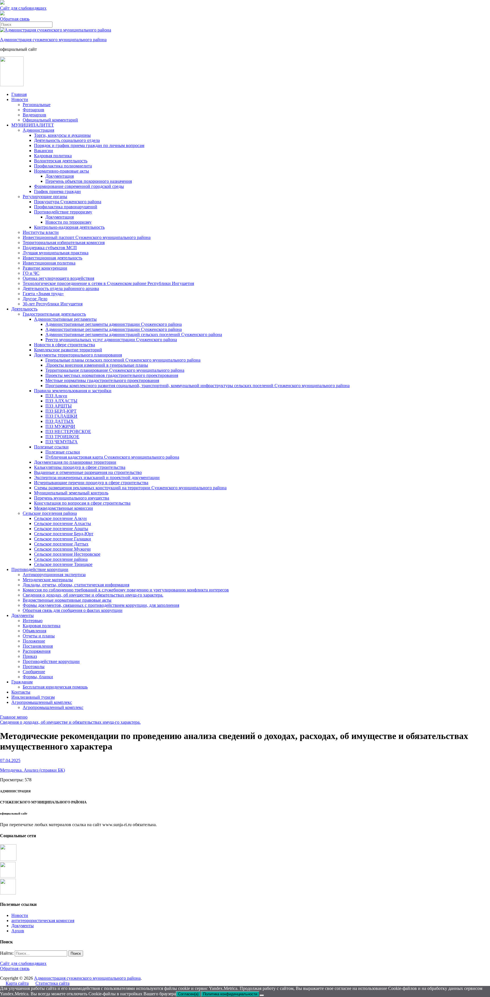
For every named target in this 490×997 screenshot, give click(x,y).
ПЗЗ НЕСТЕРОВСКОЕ (68, 431)
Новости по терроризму (68, 222)
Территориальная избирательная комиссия (64, 242)
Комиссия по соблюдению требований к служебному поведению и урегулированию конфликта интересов (126, 589)
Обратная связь (14, 18)
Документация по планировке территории (75, 462)
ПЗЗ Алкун (56, 395)
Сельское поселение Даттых (61, 543)
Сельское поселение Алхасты (62, 523)
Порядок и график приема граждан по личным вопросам (89, 145)
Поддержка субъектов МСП (50, 247)
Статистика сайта (52, 983)
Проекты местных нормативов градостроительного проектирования (111, 375)
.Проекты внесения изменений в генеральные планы (96, 365)
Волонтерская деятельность (60, 160)
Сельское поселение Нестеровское (67, 554)
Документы (22, 615)
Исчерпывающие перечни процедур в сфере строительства (91, 482)
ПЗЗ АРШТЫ (58, 406)
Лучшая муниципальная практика (55, 252)
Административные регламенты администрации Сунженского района (113, 324)
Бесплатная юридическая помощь (55, 687)
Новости (19, 99)
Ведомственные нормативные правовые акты (67, 600)
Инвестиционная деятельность (52, 257)
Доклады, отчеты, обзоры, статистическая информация (76, 584)
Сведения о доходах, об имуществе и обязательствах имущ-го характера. (93, 595)
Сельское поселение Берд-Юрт (63, 533)
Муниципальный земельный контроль (71, 492)
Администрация (38, 130)
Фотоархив (33, 109)
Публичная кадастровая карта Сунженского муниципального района (112, 457)
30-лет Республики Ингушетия (53, 303)
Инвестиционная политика (49, 263)
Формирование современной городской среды (79, 186)
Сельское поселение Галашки (62, 538)
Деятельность (24, 309)
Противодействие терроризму (63, 211)
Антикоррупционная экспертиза (54, 574)
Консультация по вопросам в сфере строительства (82, 503)
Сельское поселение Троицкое (63, 564)
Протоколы (34, 666)
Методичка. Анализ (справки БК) (32, 770)
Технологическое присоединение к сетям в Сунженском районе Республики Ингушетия (108, 283)
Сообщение (34, 671)
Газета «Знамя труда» (43, 293)
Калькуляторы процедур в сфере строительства (79, 467)
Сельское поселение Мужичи (62, 549)
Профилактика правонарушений (65, 206)
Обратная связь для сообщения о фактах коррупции (72, 610)
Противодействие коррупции (39, 569)
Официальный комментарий (50, 119)
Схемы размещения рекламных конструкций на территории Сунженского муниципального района (130, 487)
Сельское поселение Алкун (60, 518)
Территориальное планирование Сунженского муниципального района (114, 370)
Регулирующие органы (45, 196)
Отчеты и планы (39, 635)
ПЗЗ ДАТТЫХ (59, 421)
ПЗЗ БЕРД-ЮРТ (61, 411)
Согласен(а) (188, 994)
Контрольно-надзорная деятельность (69, 227)
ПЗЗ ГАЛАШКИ (61, 416)
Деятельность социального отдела (67, 140)
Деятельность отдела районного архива (61, 288)
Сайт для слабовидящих (23, 963)
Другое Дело (35, 298)
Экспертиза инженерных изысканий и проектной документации (97, 477)
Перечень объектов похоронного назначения (88, 181)
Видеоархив (34, 114)
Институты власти (41, 232)
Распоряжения (36, 651)
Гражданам (22, 681)
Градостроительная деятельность (54, 314)
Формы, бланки (38, 676)
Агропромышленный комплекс (41, 702)
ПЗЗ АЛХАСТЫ (61, 400)
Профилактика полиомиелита (63, 165)
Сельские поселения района (50, 513)
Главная (19, 94)
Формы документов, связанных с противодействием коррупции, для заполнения (101, 605)
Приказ (30, 656)
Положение (34, 641)
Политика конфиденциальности (230, 994)
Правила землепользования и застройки (72, 390)
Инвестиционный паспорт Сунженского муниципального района (87, 237)
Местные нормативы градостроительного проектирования (102, 380)
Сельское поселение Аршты (61, 528)
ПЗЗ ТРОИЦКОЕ (62, 436)
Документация (59, 176)
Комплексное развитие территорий (68, 349)
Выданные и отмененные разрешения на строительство (88, 472)
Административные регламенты (65, 319)
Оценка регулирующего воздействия (58, 278)
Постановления (38, 646)
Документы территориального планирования (78, 354)
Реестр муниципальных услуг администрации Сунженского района (111, 339)
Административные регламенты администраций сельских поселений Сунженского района (133, 334)
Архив (17, 930)
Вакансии (43, 150)
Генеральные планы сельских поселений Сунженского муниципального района (122, 360)
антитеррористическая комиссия (42, 920)
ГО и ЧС (31, 273)
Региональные (36, 104)
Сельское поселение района (61, 559)
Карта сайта (17, 983)
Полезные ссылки (51, 446)
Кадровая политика (53, 155)
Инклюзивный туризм (33, 697)
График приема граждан (57, 191)
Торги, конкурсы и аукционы (62, 135)
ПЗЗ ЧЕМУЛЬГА (61, 441)
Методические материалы (48, 579)
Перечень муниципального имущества (71, 498)
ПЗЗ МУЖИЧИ (60, 426)
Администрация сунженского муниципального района (53, 39)
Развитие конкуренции (45, 268)
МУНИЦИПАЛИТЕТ (32, 125)
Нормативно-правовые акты (61, 171)
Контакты (20, 692)
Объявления (34, 630)
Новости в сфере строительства (64, 344)
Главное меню (14, 717)
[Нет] (261, 995)
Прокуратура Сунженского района (67, 201)
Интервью (33, 620)
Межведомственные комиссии (63, 508)
